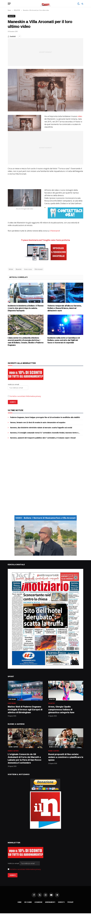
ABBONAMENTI (50, 902)
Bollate (11, 269)
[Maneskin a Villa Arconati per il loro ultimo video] (45, 90)
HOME (20, 902)
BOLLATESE (11, 16)
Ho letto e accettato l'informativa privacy (25, 869)
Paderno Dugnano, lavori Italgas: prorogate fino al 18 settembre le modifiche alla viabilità (45, 417)
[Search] (82, 3)
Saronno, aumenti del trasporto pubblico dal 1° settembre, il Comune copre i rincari (43, 438)
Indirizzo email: (14, 863)
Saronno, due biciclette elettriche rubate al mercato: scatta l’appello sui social (41, 427)
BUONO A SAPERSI (13, 747)
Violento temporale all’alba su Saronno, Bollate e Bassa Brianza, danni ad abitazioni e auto (64, 308)
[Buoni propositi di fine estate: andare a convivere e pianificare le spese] (65, 738)
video (80, 116)
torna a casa (28, 269)
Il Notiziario (54, 231)
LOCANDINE (38, 902)
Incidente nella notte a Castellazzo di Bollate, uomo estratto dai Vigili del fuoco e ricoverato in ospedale (63, 340)
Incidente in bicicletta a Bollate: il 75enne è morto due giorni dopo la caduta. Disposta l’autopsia (26, 308)
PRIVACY (70, 902)
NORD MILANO (12, 699)
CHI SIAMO (28, 902)
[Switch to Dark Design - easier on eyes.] (78, 3)
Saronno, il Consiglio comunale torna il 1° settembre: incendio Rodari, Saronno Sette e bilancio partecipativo (44, 433)
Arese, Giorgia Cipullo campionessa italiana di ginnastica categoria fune (61, 709)
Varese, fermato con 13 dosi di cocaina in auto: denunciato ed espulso (37, 422)
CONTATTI (61, 902)
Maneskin (19, 269)
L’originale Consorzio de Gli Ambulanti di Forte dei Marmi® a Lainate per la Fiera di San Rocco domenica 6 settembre (24, 758)
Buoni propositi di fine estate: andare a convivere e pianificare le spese (65, 757)
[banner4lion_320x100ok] (45, 207)
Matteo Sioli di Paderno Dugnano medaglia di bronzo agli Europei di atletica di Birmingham (25, 709)
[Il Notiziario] (45, 3)
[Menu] (9, 3)
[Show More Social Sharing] (19, 36)
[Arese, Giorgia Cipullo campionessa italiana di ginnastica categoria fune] (65, 690)
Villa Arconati (39, 269)
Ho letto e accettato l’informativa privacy (25, 396)
